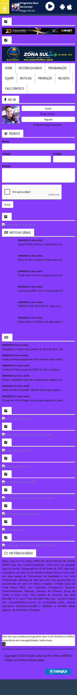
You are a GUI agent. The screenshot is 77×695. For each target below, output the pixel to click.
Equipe (9, 78)
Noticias (26, 78)
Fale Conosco (14, 88)
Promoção (45, 78)
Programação (57, 68)
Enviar (8, 204)
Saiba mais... (46, 640)
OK (4, 644)
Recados (64, 78)
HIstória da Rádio (30, 68)
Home (8, 68)
